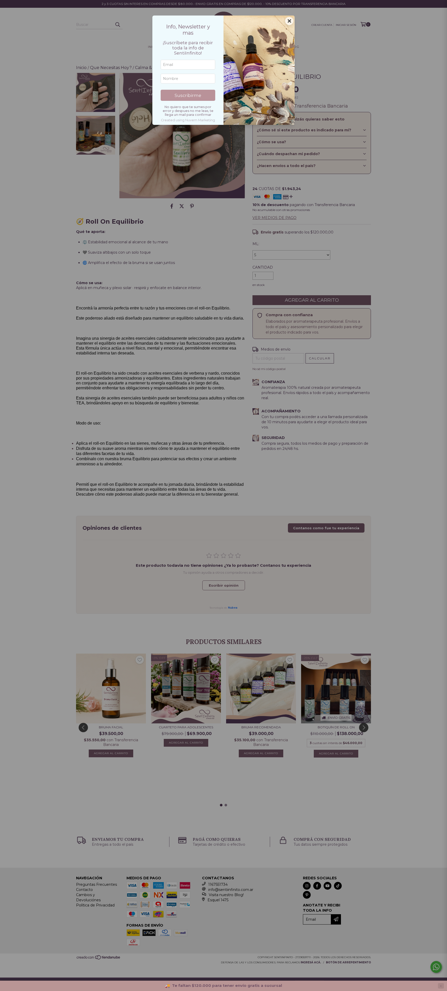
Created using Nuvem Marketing (188, 120)
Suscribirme (188, 95)
